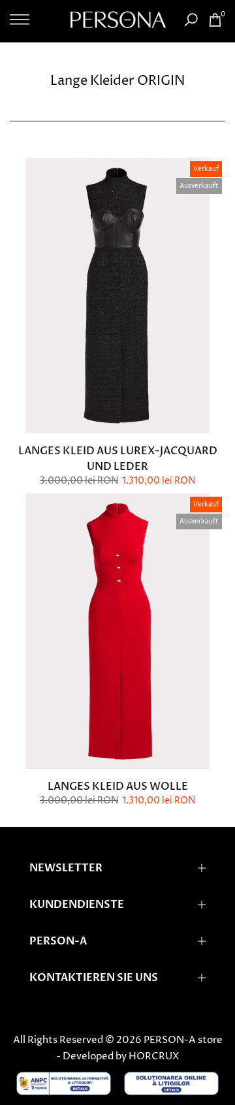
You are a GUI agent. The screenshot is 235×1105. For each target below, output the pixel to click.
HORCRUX (154, 1056)
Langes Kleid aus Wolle (118, 786)
